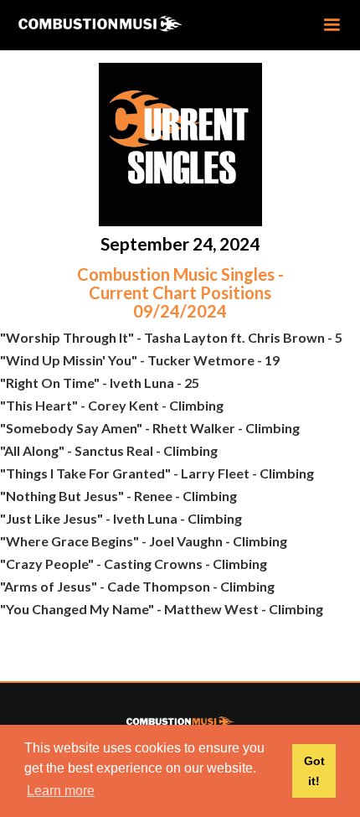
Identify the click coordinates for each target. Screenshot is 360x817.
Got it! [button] (314, 771)
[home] (126, 24)
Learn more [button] (61, 790)
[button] (331, 25)
